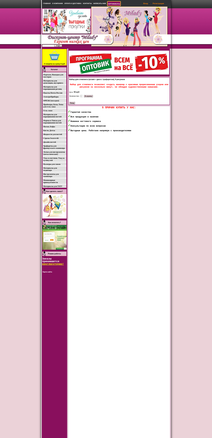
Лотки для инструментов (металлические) (54, 153)
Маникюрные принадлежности (50, 181)
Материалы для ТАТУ (52, 186)
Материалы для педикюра (50, 169)
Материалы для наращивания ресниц (52, 88)
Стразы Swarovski (51, 138)
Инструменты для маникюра (51, 175)
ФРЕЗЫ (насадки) (51, 101)
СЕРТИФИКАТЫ (114, 4)
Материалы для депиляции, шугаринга (53, 82)
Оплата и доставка (72, 3)
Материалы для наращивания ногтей (52, 115)
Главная (47, 3)
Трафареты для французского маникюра (54, 147)
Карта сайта (47, 272)
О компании (57, 3)
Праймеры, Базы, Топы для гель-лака (53, 105)
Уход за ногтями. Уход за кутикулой (53, 159)
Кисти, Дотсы (49, 130)
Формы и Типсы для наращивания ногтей (52, 121)
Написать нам (99, 3)
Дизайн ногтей (49, 142)
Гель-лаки (47, 111)
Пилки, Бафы (49, 127)
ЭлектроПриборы (51, 97)
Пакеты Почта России (52, 93)
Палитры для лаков (51, 164)
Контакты (87, 3)
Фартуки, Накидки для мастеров (53, 76)
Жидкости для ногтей (52, 134)
